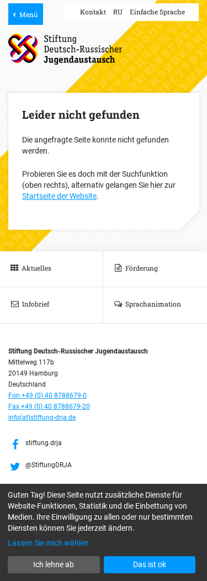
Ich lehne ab (53, 564)
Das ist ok (149, 564)
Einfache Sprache (157, 11)
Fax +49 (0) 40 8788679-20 (49, 406)
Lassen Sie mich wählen (48, 542)
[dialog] (103, 532)
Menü (28, 14)
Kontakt (93, 11)
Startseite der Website (59, 196)
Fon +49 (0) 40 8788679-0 (47, 395)
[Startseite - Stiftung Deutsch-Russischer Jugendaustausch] (65, 49)
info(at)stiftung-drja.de (42, 417)
